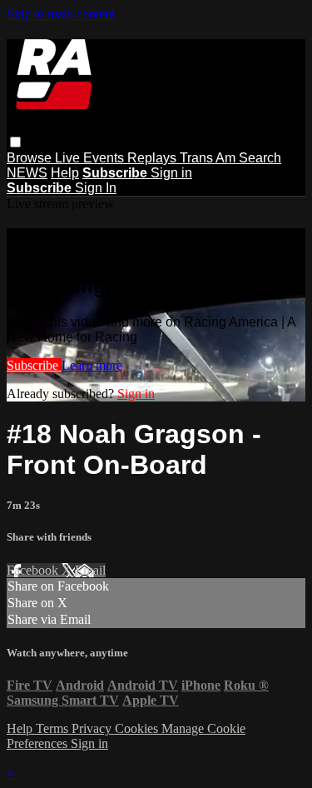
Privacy (93, 728)
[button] (15, 142)
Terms (54, 728)
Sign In (95, 188)
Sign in (171, 173)
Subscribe (34, 365)
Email (90, 570)
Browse (31, 158)
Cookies (138, 728)
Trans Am (209, 158)
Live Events (91, 158)
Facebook (34, 570)
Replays (153, 158)
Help (65, 173)
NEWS (27, 173)
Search (260, 158)
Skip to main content (61, 14)
